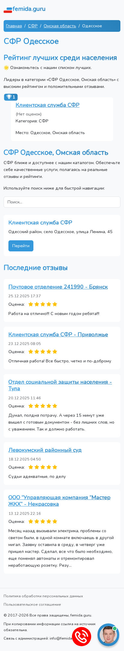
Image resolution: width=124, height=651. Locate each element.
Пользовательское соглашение (32, 604)
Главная (14, 26)
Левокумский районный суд (45, 450)
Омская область (60, 26)
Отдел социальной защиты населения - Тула (60, 385)
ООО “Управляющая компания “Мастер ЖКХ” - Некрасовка (59, 501)
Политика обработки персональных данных (43, 595)
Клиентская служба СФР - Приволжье (58, 334)
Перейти (20, 246)
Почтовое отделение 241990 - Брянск (58, 286)
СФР (33, 26)
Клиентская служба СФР (47, 105)
